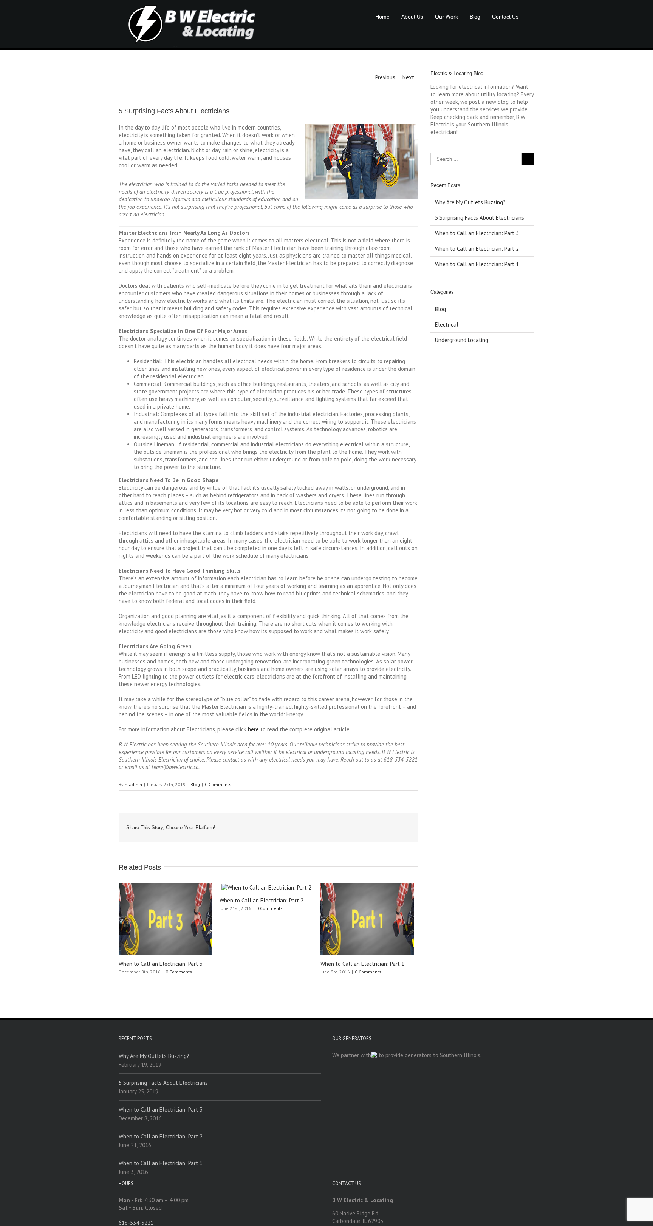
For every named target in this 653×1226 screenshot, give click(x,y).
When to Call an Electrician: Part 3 (161, 963)
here (253, 729)
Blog (475, 17)
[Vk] (388, 825)
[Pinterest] (328, 825)
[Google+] (352, 825)
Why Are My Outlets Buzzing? (470, 202)
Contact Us (505, 17)
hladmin (133, 784)
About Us (412, 17)
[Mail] (400, 825)
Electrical (446, 324)
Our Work (446, 17)
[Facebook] (304, 825)
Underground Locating (461, 340)
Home (382, 17)
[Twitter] (316, 825)
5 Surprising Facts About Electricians (479, 217)
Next (408, 77)
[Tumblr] (340, 825)
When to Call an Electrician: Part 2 (261, 900)
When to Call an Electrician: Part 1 (362, 963)
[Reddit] (376, 825)
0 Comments (218, 784)
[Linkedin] (364, 825)
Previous (385, 77)
